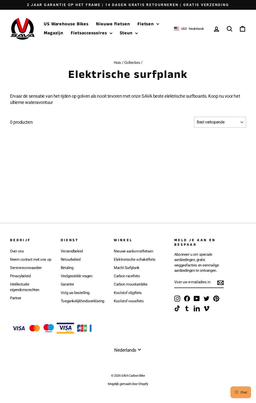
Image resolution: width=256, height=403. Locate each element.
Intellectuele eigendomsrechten (24, 287)
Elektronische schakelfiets (134, 259)
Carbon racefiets (127, 276)
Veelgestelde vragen (76, 276)
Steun (127, 33)
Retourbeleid (70, 259)
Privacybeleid (20, 276)
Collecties (132, 62)
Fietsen (146, 24)
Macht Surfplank (126, 267)
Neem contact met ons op (30, 259)
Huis (117, 62)
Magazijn (53, 33)
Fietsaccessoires (89, 33)
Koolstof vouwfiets (129, 301)
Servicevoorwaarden (26, 267)
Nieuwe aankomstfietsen (133, 251)
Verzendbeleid (72, 251)
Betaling (67, 267)
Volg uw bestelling (75, 293)
